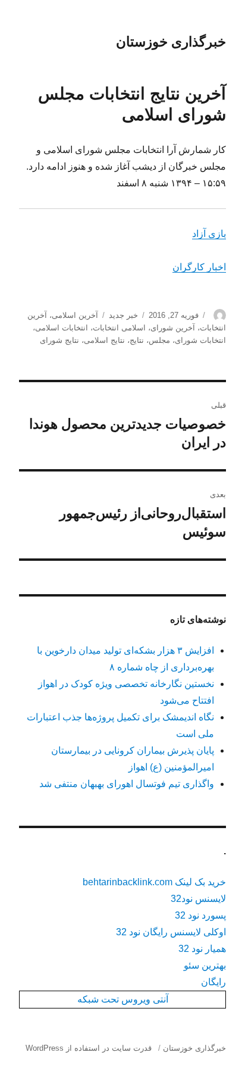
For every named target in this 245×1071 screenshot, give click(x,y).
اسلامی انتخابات (119, 327)
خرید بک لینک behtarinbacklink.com (154, 882)
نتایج (137, 340)
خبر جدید (123, 315)
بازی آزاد (209, 234)
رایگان (213, 982)
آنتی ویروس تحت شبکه (122, 999)
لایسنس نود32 (198, 899)
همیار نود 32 (202, 949)
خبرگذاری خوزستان (171, 41)
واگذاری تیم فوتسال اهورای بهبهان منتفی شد (126, 784)
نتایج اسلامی (104, 340)
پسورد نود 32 (200, 915)
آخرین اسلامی (75, 315)
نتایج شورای (59, 340)
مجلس (159, 340)
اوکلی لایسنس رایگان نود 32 (171, 932)
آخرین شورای (172, 327)
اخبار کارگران (199, 267)
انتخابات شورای (200, 340)
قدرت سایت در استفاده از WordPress (89, 1048)
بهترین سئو (205, 965)
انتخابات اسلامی (61, 327)
